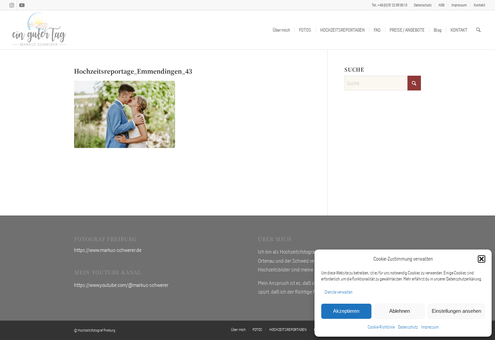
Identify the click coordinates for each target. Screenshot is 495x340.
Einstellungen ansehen (456, 311)
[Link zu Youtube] (22, 5)
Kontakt (479, 5)
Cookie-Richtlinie (381, 327)
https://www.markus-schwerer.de (107, 250)
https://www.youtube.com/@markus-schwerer (121, 284)
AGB (441, 5)
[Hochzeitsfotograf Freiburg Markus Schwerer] (39, 29)
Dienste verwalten (339, 292)
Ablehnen (399, 311)
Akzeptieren (346, 311)
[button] (481, 259)
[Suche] (478, 29)
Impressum (430, 327)
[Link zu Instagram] (11, 5)
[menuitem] (422, 5)
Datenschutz (408, 327)
